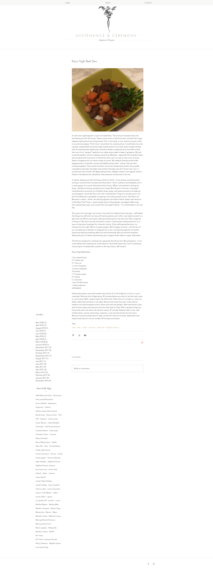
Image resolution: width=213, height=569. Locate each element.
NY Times (39, 535)
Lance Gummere (53, 489)
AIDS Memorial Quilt (44, 395)
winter (84, 327)
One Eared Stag (42, 547)
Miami (55, 512)
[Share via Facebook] (73, 335)
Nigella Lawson (55, 543)
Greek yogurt (41, 458)
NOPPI (51, 531)
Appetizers (52, 403)
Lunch (57, 500)
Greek (60, 454)
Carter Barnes (41, 423)
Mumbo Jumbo (42, 531)
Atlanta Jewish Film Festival (46, 411)
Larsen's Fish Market (43, 493)
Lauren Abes (40, 497)
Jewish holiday (41, 485)
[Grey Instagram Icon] (154, 564)
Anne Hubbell (41, 403)
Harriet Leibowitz (54, 458)
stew (79, 327)
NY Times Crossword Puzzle (46, 539)
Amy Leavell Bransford (44, 399)
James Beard (41, 477)
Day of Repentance (43, 442)
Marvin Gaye (55, 508)
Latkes (55, 493)
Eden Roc (39, 446)
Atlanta (47, 407)
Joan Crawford (54, 485)
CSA (60, 415)
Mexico (48, 512)
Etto (46, 446)
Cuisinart (52, 434)
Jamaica (52, 473)
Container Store (42, 434)
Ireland (38, 473)
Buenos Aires (51, 415)
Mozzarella (52, 528)
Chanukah (39, 426)
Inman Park (53, 469)
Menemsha (40, 512)
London (51, 500)
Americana (57, 395)
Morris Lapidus (41, 528)
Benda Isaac (40, 415)
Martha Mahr (54, 504)
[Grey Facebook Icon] (148, 564)
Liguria (49, 497)
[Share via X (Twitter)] (79, 335)
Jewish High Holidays (44, 481)
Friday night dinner (43, 450)
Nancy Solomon (42, 543)
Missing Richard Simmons (45, 520)
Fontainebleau (54, 446)
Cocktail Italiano (42, 430)
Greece (53, 454)
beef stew (101, 327)
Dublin (54, 442)
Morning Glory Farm (43, 524)
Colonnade (53, 430)
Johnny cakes (41, 489)
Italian (45, 473)
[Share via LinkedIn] (85, 335)
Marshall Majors (41, 504)
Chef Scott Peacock (52, 426)
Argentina (39, 407)
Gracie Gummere (42, 454)
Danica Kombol (41, 438)
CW (37, 419)
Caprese (43, 419)
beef (73, 327)
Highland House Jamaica (45, 465)
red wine (92, 327)
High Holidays (41, 461)
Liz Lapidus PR (41, 500)
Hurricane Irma (41, 469)
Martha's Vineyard (42, 508)
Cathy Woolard (53, 423)
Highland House (54, 461)
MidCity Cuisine (55, 516)
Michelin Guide (41, 516)
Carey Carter (53, 419)
